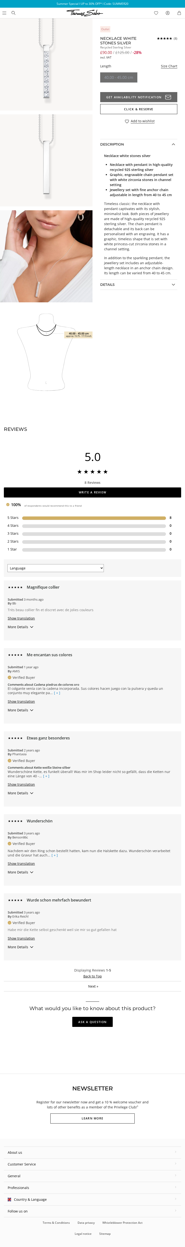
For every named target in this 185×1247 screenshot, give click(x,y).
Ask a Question (92, 1022)
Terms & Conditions (56, 1223)
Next (93, 986)
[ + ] (57, 693)
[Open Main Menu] (4, 13)
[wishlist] (156, 13)
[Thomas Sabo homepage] (13, 13)
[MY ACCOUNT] (167, 13)
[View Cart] (179, 13)
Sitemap (105, 1234)
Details (107, 284)
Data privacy (86, 1223)
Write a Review (92, 492)
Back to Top (92, 976)
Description (112, 144)
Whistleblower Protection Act (122, 1223)
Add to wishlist (143, 121)
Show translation (21, 618)
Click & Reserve (138, 109)
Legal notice (83, 1234)
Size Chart (169, 66)
